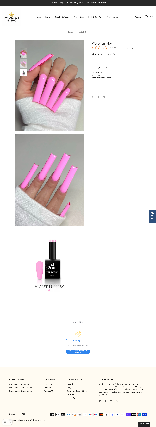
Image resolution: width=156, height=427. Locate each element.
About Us (48, 384)
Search (70, 384)
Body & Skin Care (95, 17)
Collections (79, 17)
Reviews (47, 388)
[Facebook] (105, 400)
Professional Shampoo (19, 384)
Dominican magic (22, 420)
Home (38, 17)
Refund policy (73, 398)
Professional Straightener (20, 391)
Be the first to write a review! (78, 352)
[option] (23, 53)
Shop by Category (62, 17)
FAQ (69, 388)
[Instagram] (117, 400)
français (12, 414)
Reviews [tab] (109, 68)
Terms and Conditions (77, 391)
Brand (47, 17)
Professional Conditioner (20, 388)
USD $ (24, 414)
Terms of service (74, 394)
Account (138, 17)
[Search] (146, 17)
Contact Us (48, 391)
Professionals (112, 17)
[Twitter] (100, 400)
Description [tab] (97, 68)
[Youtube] (111, 400)
